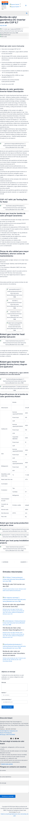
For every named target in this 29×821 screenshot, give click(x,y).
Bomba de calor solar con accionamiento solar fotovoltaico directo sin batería (14, 653)
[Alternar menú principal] (25, 5)
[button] (26, 13)
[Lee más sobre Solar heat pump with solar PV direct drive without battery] (14, 646)
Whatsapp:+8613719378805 (7, 734)
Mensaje (4, 682)
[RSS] (15, 738)
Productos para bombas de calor (10, 589)
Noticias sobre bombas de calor (10, 658)
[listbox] (15, 6)
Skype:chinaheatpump (6, 732)
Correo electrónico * (7, 699)
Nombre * (4, 692)
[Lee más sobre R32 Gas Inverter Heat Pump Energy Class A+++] (14, 622)
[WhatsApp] (13, 738)
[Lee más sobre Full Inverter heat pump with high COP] (14, 579)
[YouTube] (18, 738)
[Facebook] (11, 738)
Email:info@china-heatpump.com (9, 731)
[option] (14, 6)
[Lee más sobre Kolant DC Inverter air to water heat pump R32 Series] (14, 599)
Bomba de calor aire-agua (9, 609)
